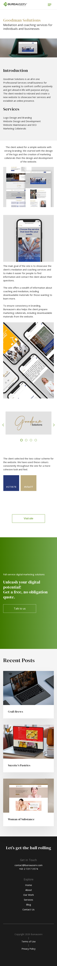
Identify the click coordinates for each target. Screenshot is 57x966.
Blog (28, 904)
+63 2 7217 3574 (28, 868)
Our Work (28, 894)
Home (28, 885)
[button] (3, 425)
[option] (28, 424)
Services (28, 899)
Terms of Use (29, 941)
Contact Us (28, 909)
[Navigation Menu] (49, 5)
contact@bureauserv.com (28, 865)
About (28, 889)
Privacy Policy (28, 948)
